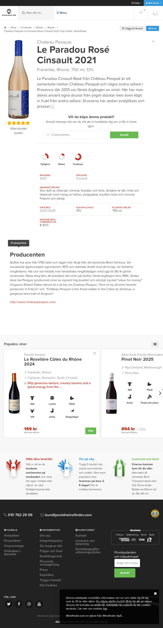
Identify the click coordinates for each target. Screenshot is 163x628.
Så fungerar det (51, 546)
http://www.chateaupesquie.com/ (33, 302)
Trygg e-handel (50, 580)
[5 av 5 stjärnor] (27, 123)
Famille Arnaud (34, 354)
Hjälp (137, 3)
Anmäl (124, 135)
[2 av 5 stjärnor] (14, 123)
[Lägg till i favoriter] (96, 352)
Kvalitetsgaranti (51, 556)
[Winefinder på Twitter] (9, 604)
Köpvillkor (47, 575)
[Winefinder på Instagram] (29, 604)
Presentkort (12, 541)
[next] (159, 393)
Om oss (45, 536)
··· (52, 107)
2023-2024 (47, 211)
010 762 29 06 (19, 515)
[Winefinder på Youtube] (39, 604)
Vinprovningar (14, 546)
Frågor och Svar (51, 551)
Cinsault (81, 178)
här (105, 608)
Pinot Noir (132, 373)
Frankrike (45, 69)
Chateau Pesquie (54, 42)
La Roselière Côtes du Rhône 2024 (53, 361)
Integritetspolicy (51, 541)
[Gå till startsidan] (9, 12)
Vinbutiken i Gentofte (12, 552)
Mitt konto (153, 3)
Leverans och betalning (85, 542)
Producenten (18, 243)
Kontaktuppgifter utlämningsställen (88, 550)
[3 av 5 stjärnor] (18, 123)
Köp (90, 430)
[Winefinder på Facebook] (19, 604)
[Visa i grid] (155, 344)
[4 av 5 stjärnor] (23, 123)
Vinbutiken (11, 536)
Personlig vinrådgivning (49, 563)
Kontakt (81, 536)
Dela (153, 28)
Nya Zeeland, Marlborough (143, 367)
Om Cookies (48, 585)
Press (44, 570)
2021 (43, 178)
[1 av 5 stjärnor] (9, 123)
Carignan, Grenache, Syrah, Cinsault (53, 378)
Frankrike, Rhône (39, 372)
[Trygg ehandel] (155, 516)
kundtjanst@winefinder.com (68, 515)
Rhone (63, 69)
